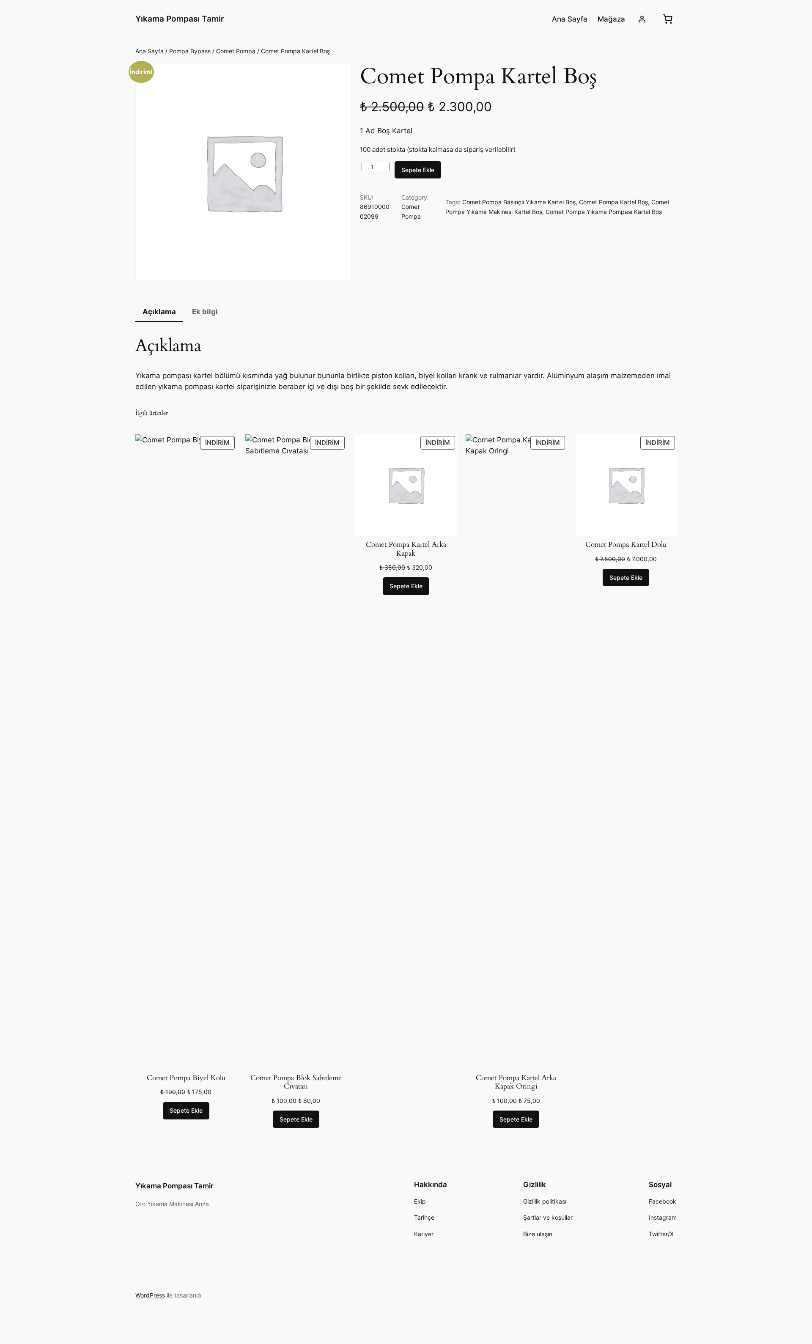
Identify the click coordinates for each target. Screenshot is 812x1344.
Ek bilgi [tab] (205, 311)
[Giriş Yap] (642, 19)
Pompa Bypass (190, 51)
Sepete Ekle (417, 169)
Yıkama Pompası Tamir (179, 19)
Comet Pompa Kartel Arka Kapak (406, 548)
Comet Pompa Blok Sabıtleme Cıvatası (296, 1082)
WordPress (150, 1295)
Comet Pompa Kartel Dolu (626, 544)
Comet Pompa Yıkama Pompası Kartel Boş (604, 211)
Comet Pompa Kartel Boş (613, 202)
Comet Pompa (235, 51)
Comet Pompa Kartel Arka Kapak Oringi (516, 1082)
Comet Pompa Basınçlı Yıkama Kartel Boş (519, 202)
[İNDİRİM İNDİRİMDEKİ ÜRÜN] (185, 751)
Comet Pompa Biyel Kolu (186, 1078)
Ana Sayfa (149, 51)
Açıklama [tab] (159, 311)
